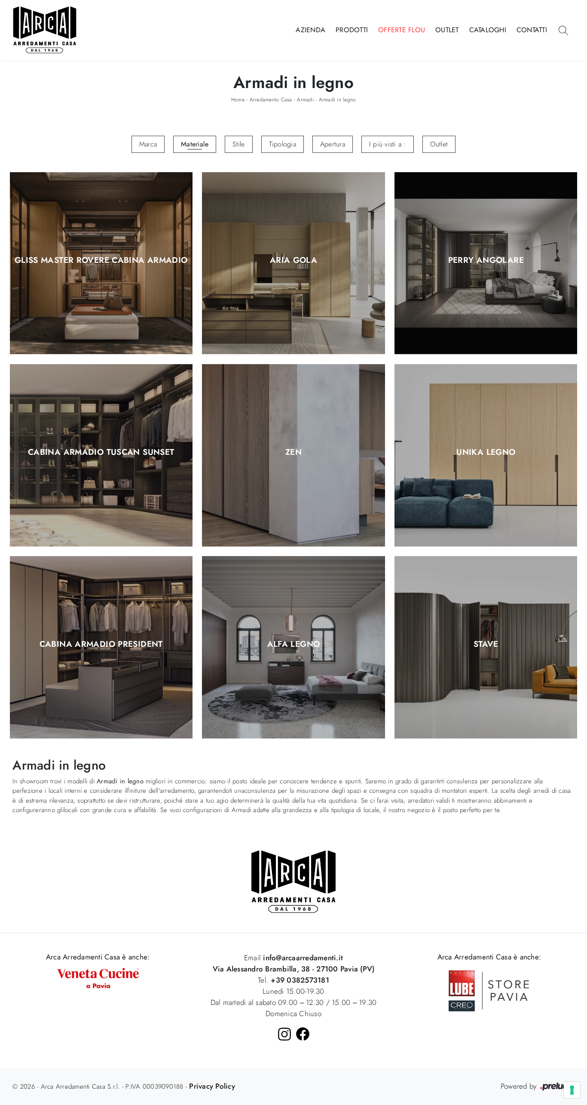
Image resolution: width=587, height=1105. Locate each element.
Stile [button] (238, 144)
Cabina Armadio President (101, 644)
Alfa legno (293, 644)
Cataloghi (487, 30)
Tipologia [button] (282, 144)
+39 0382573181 (300, 980)
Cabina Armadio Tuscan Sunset (101, 452)
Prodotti (352, 30)
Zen (293, 452)
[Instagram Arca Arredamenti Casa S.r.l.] (284, 1034)
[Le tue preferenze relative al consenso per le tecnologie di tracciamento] (572, 1090)
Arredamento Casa (271, 99)
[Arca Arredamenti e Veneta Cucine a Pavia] (98, 977)
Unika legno (485, 452)
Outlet (447, 30)
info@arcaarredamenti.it (302, 958)
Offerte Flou (401, 30)
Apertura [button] (332, 144)
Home (238, 99)
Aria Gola (293, 260)
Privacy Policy (212, 1086)
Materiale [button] (194, 144)
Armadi (305, 99)
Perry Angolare (486, 260)
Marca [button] (148, 144)
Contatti (532, 30)
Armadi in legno (337, 99)
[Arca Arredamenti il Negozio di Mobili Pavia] (293, 881)
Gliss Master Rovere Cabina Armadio (101, 260)
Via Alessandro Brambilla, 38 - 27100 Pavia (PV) (294, 969)
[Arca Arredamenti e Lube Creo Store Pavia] (489, 990)
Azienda (310, 30)
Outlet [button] (439, 144)
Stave (486, 644)
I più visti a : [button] (387, 144)
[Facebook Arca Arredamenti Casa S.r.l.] (303, 1034)
